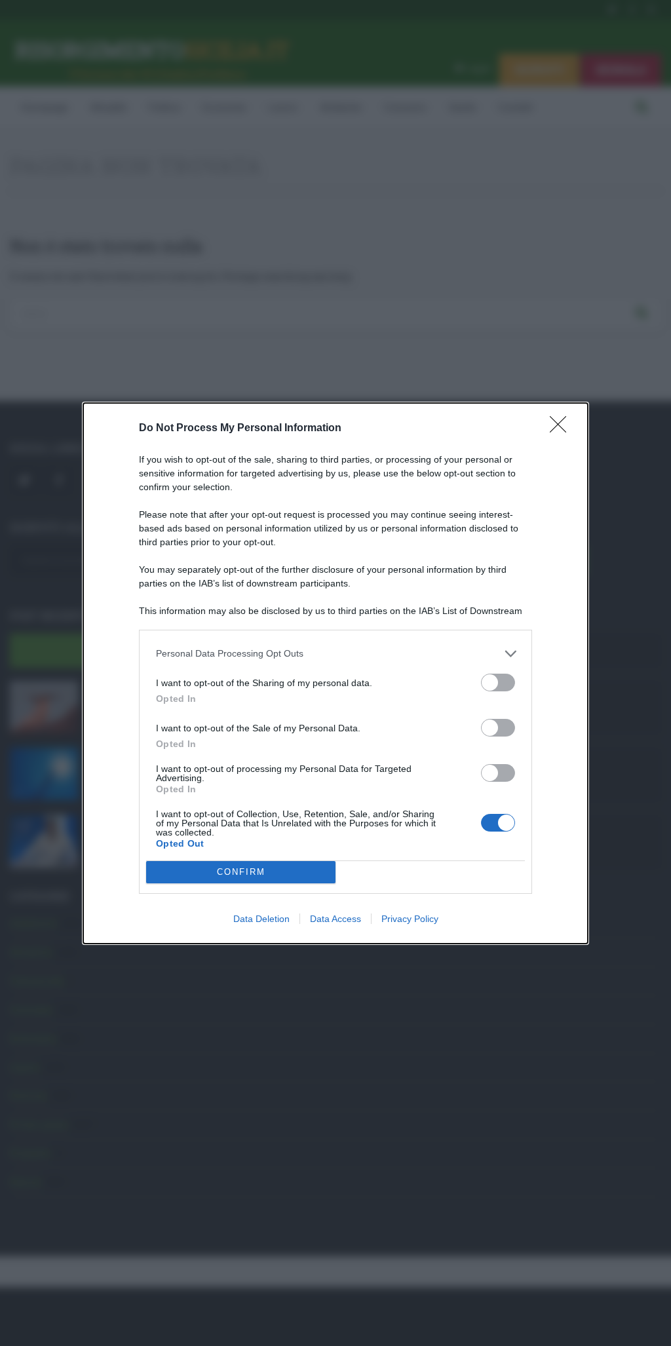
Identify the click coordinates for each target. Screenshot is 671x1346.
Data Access (335, 918)
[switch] (498, 682)
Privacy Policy (409, 918)
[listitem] (335, 654)
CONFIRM (241, 872)
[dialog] (335, 673)
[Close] (562, 428)
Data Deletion (261, 918)
